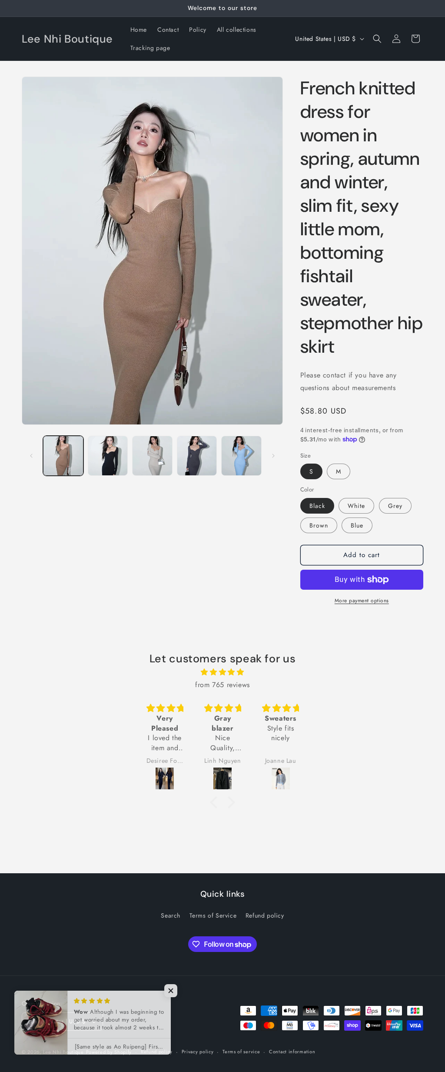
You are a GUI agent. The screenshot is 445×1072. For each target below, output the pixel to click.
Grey (395, 505)
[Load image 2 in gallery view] (108, 456)
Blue (357, 525)
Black (317, 505)
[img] (222, 672)
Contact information (292, 1051)
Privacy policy (198, 1051)
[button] (377, 38)
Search (170, 915)
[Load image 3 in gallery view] (152, 456)
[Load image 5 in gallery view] (241, 456)
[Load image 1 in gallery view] (63, 456)
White (356, 505)
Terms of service (241, 1051)
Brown (318, 525)
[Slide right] (273, 455)
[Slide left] (31, 455)
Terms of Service (213, 915)
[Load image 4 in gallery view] (197, 456)
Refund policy (265, 915)
